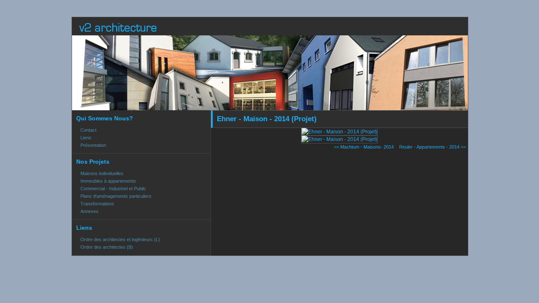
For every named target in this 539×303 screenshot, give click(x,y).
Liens (85, 137)
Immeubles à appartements (108, 180)
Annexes (89, 211)
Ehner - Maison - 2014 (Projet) (267, 119)
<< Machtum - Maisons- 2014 (364, 146)
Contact (88, 130)
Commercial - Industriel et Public (113, 188)
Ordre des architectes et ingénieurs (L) (120, 239)
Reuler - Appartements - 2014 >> (432, 146)
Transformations (97, 203)
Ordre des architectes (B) (106, 247)
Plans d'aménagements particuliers (116, 196)
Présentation (93, 145)
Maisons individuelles (101, 173)
